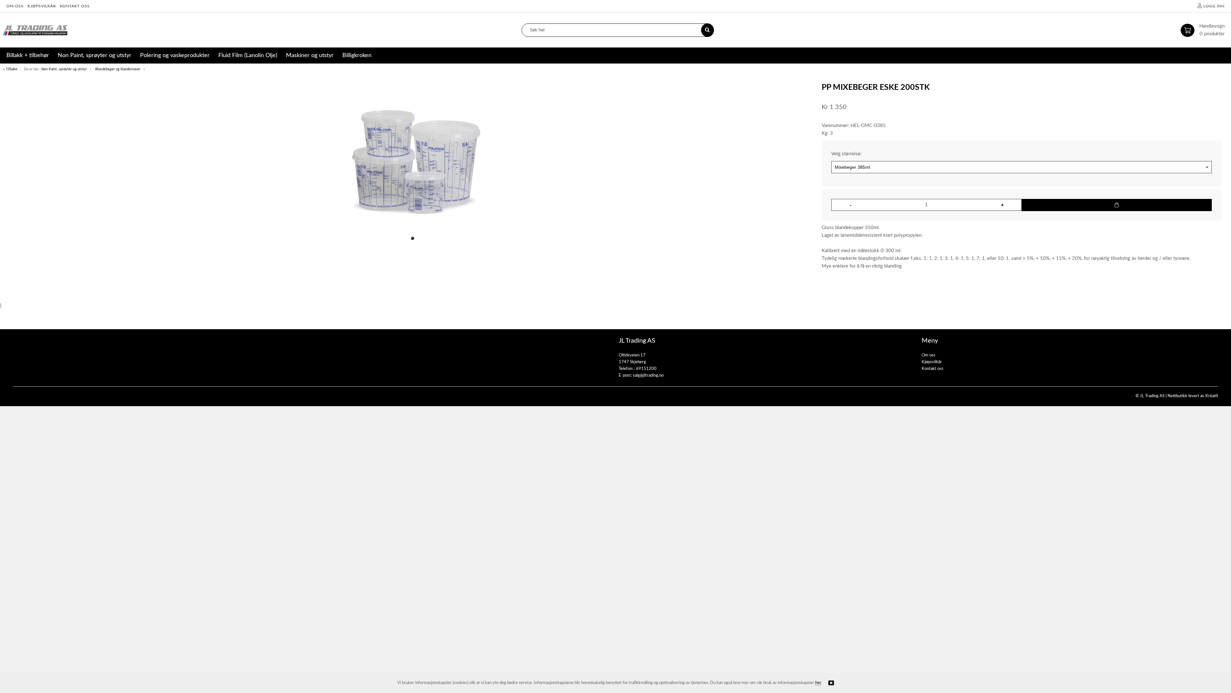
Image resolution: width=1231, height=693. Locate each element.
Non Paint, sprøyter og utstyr (64, 69)
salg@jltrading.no (648, 375)
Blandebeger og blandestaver (117, 69)
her (818, 683)
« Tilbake (10, 69)
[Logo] (35, 30)
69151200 (646, 369)
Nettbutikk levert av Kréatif (1193, 396)
